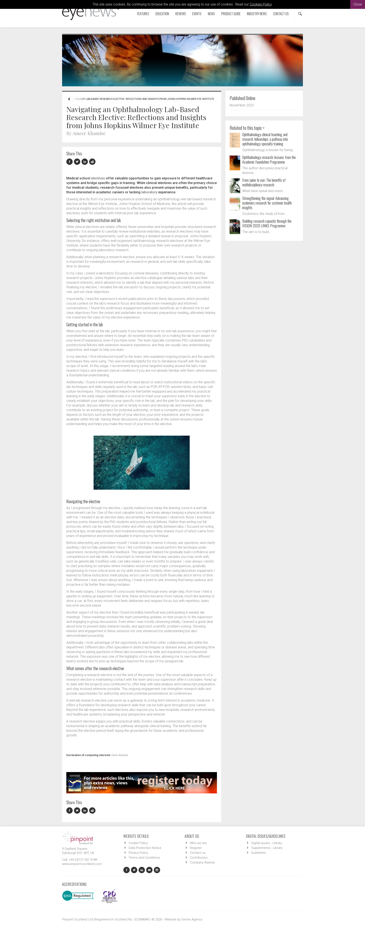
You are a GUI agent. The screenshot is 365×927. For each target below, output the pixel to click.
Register (196, 848)
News (211, 13)
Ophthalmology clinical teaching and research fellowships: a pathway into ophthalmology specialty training (265, 139)
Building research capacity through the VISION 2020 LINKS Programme (266, 223)
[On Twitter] (78, 162)
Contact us (281, 13)
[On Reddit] (92, 162)
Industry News (257, 13)
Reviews (180, 13)
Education (162, 13)
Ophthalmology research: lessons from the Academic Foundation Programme (269, 159)
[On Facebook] (70, 162)
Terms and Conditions (144, 857)
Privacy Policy (138, 853)
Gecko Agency (191, 919)
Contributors (199, 857)
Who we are (198, 843)
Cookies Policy (261, 4)
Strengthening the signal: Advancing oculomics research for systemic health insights (267, 202)
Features (143, 13)
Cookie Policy (138, 843)
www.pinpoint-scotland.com (82, 864)
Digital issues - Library (266, 843)
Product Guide (231, 13)
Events (197, 13)
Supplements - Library (266, 848)
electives (98, 178)
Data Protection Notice (145, 848)
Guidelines (258, 853)
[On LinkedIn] (85, 162)
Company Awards (202, 862)
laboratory (149, 192)
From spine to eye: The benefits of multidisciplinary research (264, 182)
